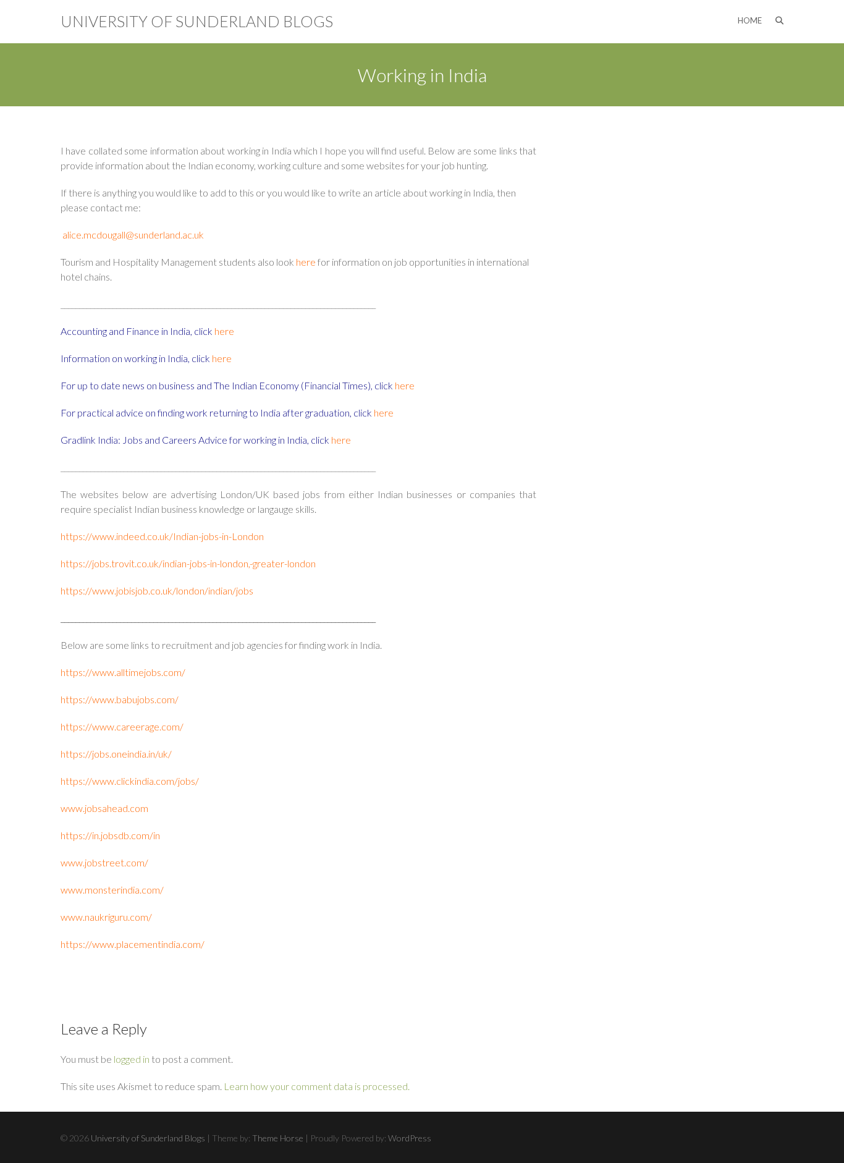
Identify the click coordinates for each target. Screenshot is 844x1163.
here (307, 262)
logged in (132, 1059)
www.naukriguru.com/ (106, 917)
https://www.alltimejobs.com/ (123, 672)
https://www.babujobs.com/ (120, 699)
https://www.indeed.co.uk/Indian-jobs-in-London (162, 536)
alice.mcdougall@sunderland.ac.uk (133, 234)
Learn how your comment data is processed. (317, 1086)
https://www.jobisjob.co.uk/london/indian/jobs (157, 590)
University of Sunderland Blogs (197, 21)
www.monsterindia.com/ (112, 889)
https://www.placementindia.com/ (133, 944)
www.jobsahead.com (104, 808)
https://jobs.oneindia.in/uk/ (116, 753)
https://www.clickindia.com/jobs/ (130, 781)
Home (750, 20)
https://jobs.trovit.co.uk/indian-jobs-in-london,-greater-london (188, 563)
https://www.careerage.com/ (122, 726)
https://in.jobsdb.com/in (110, 835)
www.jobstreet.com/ (104, 862)
